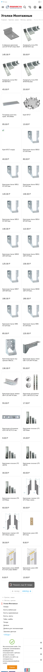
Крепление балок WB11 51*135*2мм (10, 185)
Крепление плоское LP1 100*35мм (31, 429)
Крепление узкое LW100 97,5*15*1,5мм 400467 (10, 569)
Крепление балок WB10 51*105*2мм (31, 150)
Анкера (5, 607)
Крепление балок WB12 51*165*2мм (31, 185)
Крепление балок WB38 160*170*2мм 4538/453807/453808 (31, 290)
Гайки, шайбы (8, 619)
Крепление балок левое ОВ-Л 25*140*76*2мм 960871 (31, 359)
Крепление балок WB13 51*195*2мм (10, 220)
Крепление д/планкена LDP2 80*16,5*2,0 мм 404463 (10, 429)
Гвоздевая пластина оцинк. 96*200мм (9, 115)
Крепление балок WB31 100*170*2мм (31, 255)
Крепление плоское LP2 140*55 (10, 464)
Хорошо (12, 667)
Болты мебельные (9, 610)
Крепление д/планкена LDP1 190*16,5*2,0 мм (31, 394)
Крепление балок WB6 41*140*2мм (31, 325)
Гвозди (5, 622)
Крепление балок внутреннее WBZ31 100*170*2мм (10, 359)
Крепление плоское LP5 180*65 (31, 464)
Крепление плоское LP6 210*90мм (10, 499)
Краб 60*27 (27, 115)
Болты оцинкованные (10, 613)
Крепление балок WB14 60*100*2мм (31, 220)
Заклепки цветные (9, 631)
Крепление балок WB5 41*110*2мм (10, 325)
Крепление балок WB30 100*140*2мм (10, 255)
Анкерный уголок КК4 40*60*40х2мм (30, 80)
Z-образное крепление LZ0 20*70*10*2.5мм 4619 (11, 46)
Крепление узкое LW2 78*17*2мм (30, 569)
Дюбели (6, 625)
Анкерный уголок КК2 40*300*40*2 (9, 80)
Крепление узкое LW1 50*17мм (30, 534)
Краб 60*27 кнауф (8, 149)
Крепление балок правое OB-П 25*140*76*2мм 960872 (10, 394)
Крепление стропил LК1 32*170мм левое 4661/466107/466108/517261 (31, 499)
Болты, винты (8, 616)
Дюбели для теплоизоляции (13, 628)
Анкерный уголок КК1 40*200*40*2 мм (30, 46)
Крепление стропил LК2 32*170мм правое (10, 534)
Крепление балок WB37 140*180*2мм (10, 290)
